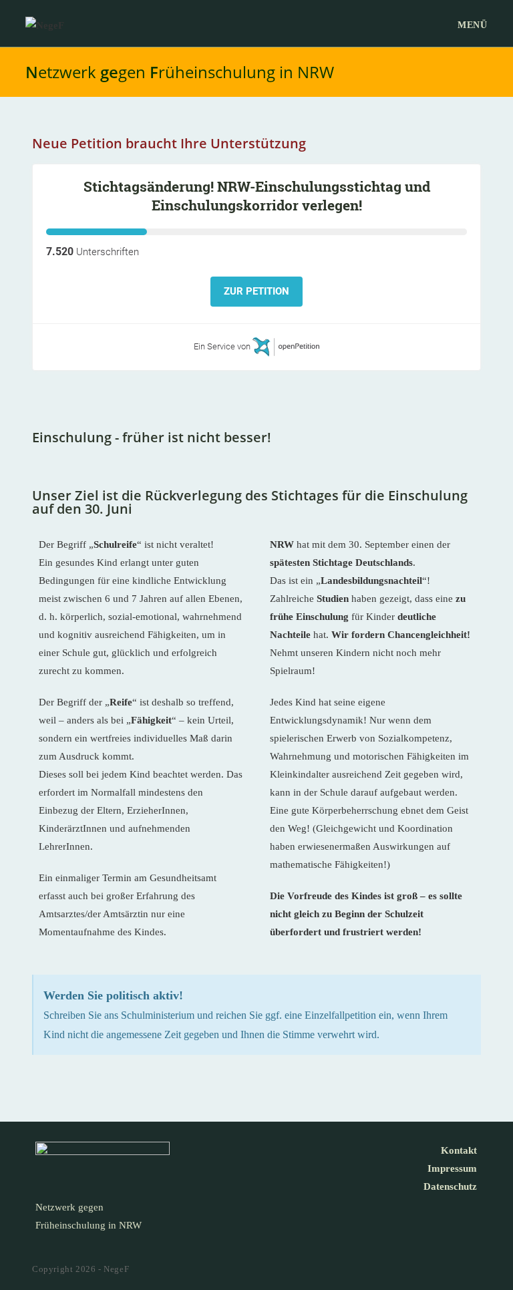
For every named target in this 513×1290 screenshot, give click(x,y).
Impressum (452, 1168)
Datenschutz (450, 1186)
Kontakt (459, 1150)
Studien (333, 598)
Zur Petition (256, 291)
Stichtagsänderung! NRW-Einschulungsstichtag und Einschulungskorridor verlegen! (256, 195)
